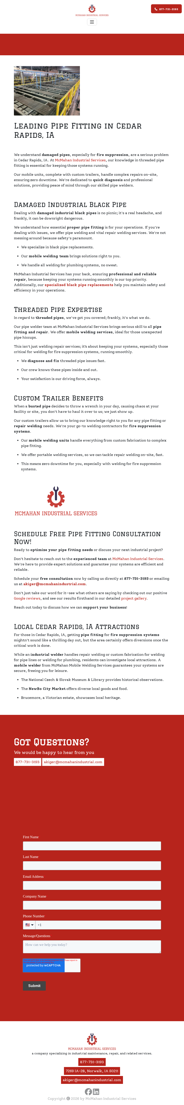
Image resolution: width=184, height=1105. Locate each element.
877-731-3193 (168, 9)
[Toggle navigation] (92, 22)
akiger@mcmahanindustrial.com (73, 762)
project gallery (133, 598)
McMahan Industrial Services (80, 160)
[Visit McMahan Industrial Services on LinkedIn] (96, 1091)
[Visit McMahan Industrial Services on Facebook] (88, 1091)
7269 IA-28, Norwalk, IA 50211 (92, 1071)
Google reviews (27, 598)
